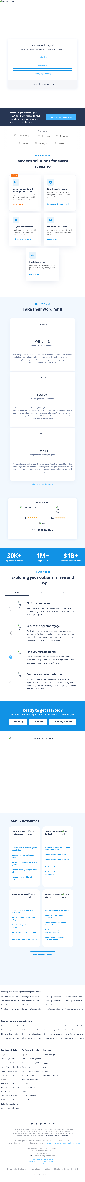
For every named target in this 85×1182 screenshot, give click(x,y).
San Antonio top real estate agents (10, 1001)
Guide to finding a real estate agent (23, 856)
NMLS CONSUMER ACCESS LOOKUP (42, 1159)
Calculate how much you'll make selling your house (57, 848)
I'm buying (42, 57)
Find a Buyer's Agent (8, 1059)
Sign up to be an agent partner (32, 1059)
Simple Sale (5, 1091)
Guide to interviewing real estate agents (24, 863)
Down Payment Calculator (10, 1071)
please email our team (52, 1136)
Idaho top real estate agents (10, 1038)
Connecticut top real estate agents (53, 1030)
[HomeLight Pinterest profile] (49, 1123)
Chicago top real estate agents (53, 997)
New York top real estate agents (10, 997)
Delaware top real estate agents (74, 1030)
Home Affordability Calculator (11, 1067)
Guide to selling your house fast (57, 854)
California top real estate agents (10, 1030)
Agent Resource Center (30, 1071)
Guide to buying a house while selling (23, 918)
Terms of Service (14, 1143)
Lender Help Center (29, 1096)
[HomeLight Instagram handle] (40, 1123)
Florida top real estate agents (31, 1034)
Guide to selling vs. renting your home (24, 933)
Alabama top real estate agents (10, 1026)
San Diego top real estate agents (31, 1001)
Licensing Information (42, 1164)
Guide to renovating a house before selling (56, 923)
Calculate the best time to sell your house (23, 911)
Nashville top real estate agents (74, 1005)
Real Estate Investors (50, 1075)
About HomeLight (48, 1055)
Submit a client (27, 1067)
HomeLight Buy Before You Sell (11, 1087)
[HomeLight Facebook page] (36, 1123)
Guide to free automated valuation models (54, 938)
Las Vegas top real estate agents (53, 1005)
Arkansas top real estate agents (74, 1026)
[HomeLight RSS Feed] (54, 1123)
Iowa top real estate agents (74, 1038)
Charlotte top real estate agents (31, 1005)
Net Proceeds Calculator (10, 1100)
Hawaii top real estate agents (74, 1034)
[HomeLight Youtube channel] (45, 1123)
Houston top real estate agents (74, 997)
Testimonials (47, 1059)
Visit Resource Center (42, 954)
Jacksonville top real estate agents (31, 1009)
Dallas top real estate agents (74, 1001)
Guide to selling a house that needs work (56, 873)
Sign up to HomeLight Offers (32, 1063)
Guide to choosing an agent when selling (24, 871)
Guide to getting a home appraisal (54, 916)
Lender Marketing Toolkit (31, 1100)
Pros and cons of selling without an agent (24, 878)
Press (44, 1067)
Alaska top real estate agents (31, 1026)
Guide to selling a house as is (56, 867)
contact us (64, 1136)
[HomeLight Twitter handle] (32, 1123)
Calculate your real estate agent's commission (24, 849)
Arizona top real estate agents (53, 1026)
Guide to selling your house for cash (57, 860)
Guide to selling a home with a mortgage (23, 926)
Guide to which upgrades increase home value (54, 931)
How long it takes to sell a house (24, 939)
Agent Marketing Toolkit (30, 1079)
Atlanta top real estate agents (74, 1009)
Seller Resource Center (9, 1104)
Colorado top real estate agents (31, 1030)
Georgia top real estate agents (53, 1034)
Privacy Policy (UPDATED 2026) (34, 1143)
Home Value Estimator (9, 1096)
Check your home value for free (57, 910)
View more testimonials (42, 484)
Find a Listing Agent (8, 1083)
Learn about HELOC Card (61, 117)
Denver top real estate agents (53, 1009)
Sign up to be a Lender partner (32, 1087)
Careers (45, 1063)
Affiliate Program (48, 1071)
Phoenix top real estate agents (53, 1001)
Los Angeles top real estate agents (31, 997)
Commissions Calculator (10, 1108)
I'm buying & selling (42, 73)
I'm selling (42, 65)
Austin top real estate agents (10, 1005)
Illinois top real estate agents (31, 1038)
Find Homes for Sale (8, 1063)
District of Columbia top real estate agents (10, 1034)
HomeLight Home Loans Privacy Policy (42, 1161)
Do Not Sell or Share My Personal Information (63, 1143)
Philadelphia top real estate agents (10, 1009)
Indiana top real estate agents (53, 1038)
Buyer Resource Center (9, 1075)
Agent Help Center (28, 1075)
